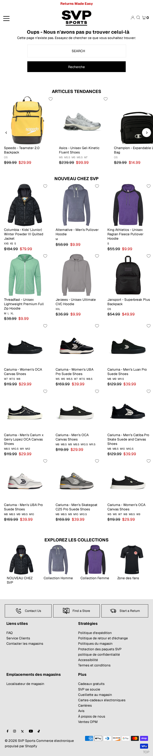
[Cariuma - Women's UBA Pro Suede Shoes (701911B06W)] (76, 344)
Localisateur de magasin (25, 684)
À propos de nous (91, 716)
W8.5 (89, 379)
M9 (114, 379)
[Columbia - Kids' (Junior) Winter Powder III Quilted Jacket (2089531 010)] (25, 205)
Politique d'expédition (95, 633)
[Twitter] (22, 731)
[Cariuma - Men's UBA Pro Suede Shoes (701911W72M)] (25, 479)
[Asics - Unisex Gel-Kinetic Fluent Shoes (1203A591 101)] (82, 120)
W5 (58, 379)
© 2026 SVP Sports (20, 740)
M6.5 (80, 157)
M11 (22, 448)
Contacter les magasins (24, 643)
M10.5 (15, 448)
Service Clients (18, 638)
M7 (85, 157)
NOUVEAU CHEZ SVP (76, 178)
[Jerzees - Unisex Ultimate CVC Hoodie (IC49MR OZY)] (76, 274)
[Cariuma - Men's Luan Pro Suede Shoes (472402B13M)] (128, 344)
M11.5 (121, 379)
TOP (146, 751)
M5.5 (67, 157)
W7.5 (12, 379)
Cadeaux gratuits (91, 684)
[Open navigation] (25, 18)
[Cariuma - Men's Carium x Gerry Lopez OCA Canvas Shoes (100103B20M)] (25, 410)
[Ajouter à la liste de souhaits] (50, 99)
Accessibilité (88, 660)
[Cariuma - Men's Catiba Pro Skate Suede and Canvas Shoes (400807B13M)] (128, 410)
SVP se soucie (89, 689)
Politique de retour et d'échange (103, 638)
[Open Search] (138, 18)
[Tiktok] (39, 731)
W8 (18, 379)
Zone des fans (128, 578)
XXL (58, 309)
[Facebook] (7, 731)
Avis (81, 711)
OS (6, 157)
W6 (63, 379)
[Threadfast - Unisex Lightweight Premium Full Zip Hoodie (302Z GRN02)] (25, 274)
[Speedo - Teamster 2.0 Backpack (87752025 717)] (27, 120)
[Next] (146, 132)
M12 (27, 448)
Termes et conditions (94, 665)
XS (11, 243)
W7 (6, 379)
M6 (73, 157)
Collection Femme (94, 578)
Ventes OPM (88, 722)
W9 (138, 514)
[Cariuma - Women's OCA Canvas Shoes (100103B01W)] (128, 479)
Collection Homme (58, 578)
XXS (6, 243)
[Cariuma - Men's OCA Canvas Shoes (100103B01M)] (76, 410)
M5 (61, 157)
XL (12, 313)
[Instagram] (14, 731)
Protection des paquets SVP (100, 649)
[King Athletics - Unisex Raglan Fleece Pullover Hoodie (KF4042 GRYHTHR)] (128, 205)
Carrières (85, 705)
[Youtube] (31, 731)
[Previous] (6, 132)
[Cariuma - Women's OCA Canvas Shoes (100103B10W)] (25, 344)
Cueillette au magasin (95, 695)
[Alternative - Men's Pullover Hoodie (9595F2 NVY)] (76, 205)
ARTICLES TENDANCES (76, 91)
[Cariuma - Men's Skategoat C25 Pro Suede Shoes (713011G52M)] (76, 479)
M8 (109, 379)
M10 (122, 448)
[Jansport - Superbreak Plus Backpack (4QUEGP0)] (128, 274)
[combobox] (76, 51)
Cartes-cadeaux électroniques (102, 700)
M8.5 (7, 448)
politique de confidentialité (99, 654)
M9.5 (76, 444)
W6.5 (69, 379)
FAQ (9, 633)
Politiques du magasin (95, 643)
